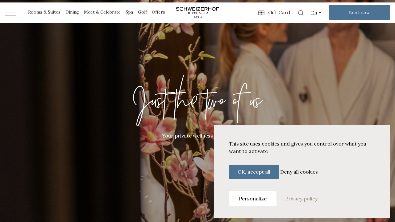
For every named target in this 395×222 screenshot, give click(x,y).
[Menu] (10, 12)
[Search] (300, 13)
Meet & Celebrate (102, 12)
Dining (72, 12)
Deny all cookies (299, 172)
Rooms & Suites (44, 12)
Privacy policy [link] (301, 198)
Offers (158, 12)
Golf (142, 12)
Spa (129, 12)
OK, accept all (254, 172)
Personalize (253, 198)
